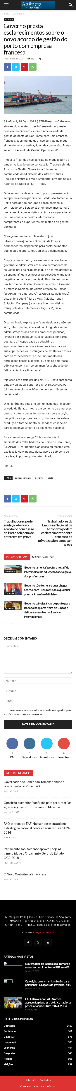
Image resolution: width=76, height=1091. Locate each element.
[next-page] (12, 626)
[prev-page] (6, 626)
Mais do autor (43, 557)
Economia (9, 593)
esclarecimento (23, 477)
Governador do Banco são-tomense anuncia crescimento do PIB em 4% (47, 965)
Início (6, 13)
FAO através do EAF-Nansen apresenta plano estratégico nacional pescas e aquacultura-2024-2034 (37, 828)
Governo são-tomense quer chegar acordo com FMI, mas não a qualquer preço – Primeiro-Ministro (47, 590)
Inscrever (64, 739)
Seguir (29, 739)
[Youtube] (48, 942)
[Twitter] (16, 67)
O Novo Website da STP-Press (25, 874)
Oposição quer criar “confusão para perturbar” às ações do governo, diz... (48, 982)
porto (50, 477)
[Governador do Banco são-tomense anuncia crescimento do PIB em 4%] (13, 968)
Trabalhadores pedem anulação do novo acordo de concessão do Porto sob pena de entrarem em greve (19, 529)
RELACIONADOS (16, 557)
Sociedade (18, 13)
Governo (39, 477)
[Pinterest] (24, 67)
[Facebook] (7, 67)
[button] (6, 5)
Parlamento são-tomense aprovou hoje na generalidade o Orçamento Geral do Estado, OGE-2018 (34, 853)
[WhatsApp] (33, 67)
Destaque (9, 608)
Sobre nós (31, 1080)
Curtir (12, 739)
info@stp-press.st (43, 932)
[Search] (71, 5)
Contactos (45, 1080)
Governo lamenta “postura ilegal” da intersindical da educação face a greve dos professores (48, 572)
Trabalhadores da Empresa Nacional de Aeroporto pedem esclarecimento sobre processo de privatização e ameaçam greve (55, 532)
